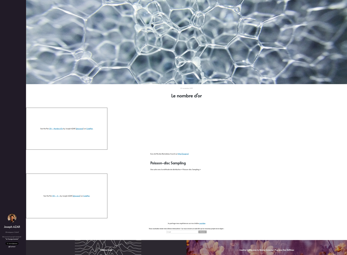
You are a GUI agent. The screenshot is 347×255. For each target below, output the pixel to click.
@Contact (11, 247)
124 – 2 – (56, 196)
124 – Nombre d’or (56, 128)
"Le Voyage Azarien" (12, 239)
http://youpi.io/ (183, 154)
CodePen (89, 128)
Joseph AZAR (12, 226)
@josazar (79, 128)
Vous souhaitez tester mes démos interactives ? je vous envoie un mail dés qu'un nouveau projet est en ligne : (186, 228)
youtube (202, 223)
